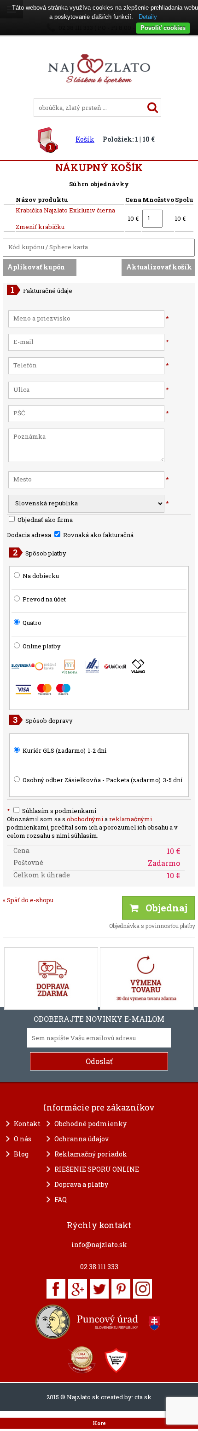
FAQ (60, 1199)
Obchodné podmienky (90, 1123)
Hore (99, 1423)
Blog (21, 1154)
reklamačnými (130, 819)
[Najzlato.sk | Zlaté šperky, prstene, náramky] (98, 94)
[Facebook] (56, 1289)
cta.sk (142, 1397)
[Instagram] (142, 1289)
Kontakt (27, 1123)
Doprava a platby (81, 1184)
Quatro (32, 622)
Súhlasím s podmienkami (51, 811)
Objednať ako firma (44, 519)
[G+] (77, 1289)
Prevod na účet (44, 599)
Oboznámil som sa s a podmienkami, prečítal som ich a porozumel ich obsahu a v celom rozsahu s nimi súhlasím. (92, 827)
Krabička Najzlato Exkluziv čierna (65, 210)
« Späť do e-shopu (28, 900)
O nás (22, 1138)
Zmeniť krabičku (40, 227)
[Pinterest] (121, 1289)
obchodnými (85, 819)
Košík (85, 139)
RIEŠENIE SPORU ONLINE (96, 1169)
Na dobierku (41, 576)
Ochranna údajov (81, 1138)
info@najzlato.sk (99, 1244)
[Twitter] (99, 1289)
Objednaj (163, 907)
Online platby (41, 646)
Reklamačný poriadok (90, 1154)
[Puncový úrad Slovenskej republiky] (99, 1321)
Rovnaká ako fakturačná (98, 535)
